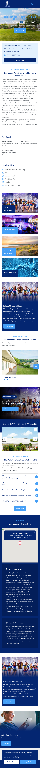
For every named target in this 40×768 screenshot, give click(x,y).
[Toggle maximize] (35, 429)
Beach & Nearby (9, 251)
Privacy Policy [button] (15, 757)
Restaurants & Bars (10, 229)
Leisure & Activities (10, 272)
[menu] (36, 4)
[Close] (34, 532)
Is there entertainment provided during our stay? (16, 484)
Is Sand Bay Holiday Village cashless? (14, 501)
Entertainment (8, 208)
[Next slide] (35, 439)
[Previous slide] (5, 439)
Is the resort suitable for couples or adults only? (17, 495)
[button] (20, 543)
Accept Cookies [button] (28, 762)
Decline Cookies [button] (11, 762)
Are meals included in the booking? (13, 490)
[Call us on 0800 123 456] (32, 4)
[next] (36, 366)
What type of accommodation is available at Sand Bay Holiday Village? (16, 477)
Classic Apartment (10, 377)
